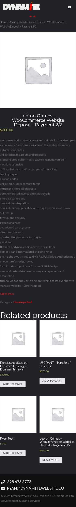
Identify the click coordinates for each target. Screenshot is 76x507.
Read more (50, 460)
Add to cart (13, 384)
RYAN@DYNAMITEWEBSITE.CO (35, 488)
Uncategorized (17, 22)
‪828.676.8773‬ (19, 481)
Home (3, 22)
